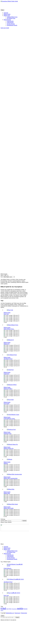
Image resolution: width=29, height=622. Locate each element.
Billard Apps (7, 15)
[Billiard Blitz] (10, 489)
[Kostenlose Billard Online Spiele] (9, 1)
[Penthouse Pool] (11, 429)
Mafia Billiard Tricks (9, 329)
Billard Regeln (7, 19)
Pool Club (6, 314)
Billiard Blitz (7, 493)
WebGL (2, 610)
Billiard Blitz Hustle (8, 508)
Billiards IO (6, 344)
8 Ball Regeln (10, 21)
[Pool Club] (10, 310)
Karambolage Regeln (12, 25)
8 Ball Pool (6, 373)
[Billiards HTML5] (12, 384)
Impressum (17, 613)
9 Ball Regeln (10, 22)
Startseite (6, 12)
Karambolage (14, 608)
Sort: (2, 276)
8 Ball (3, 608)
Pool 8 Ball (6, 403)
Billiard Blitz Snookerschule (10, 478)
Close (2, 615)
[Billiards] (9, 459)
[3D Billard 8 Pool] (12, 354)
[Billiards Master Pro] (12, 444)
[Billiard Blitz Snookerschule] (14, 474)
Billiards (6, 463)
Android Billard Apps (12, 17)
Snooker (25, 608)
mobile (20, 608)
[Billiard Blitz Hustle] (12, 504)
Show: (2, 275)
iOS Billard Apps (11, 18)
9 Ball (7, 608)
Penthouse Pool (7, 433)
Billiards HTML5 (8, 388)
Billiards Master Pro (8, 448)
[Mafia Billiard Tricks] (12, 325)
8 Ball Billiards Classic (9, 418)
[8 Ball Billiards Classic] (13, 414)
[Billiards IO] (10, 339)
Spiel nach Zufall (5, 27)
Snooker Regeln (11, 23)
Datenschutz (24, 613)
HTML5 (10, 608)
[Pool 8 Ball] (10, 399)
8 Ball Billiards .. (8, 568)
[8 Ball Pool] (10, 369)
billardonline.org (10, 613)
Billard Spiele (7, 14)
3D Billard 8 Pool (8, 358)
